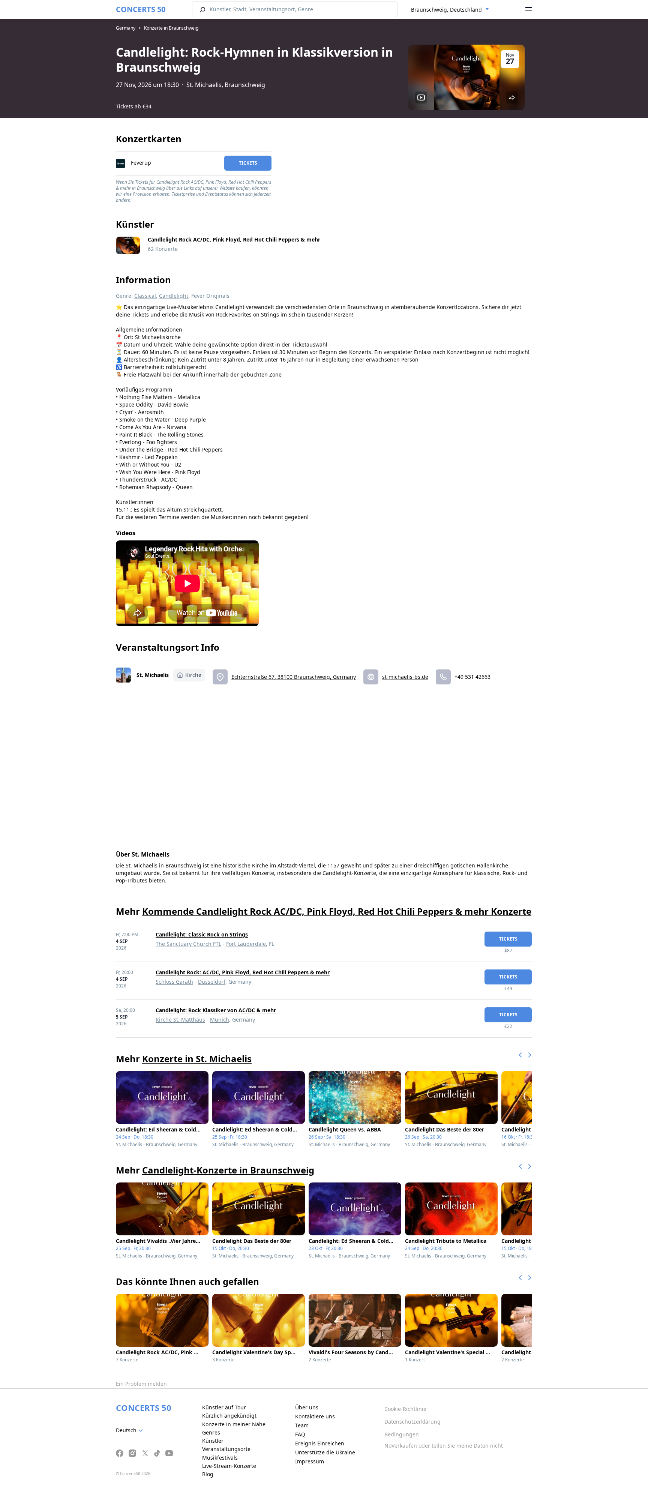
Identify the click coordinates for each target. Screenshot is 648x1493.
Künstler (213, 1440)
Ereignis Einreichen (319, 1443)
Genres (211, 1432)
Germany (125, 28)
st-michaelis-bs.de (405, 676)
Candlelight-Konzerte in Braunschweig (228, 1170)
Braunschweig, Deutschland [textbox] (446, 9)
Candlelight (173, 295)
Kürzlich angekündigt (229, 1415)
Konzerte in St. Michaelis (197, 1058)
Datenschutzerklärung (412, 1421)
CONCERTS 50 (140, 9)
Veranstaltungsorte (226, 1448)
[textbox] (131, 1430)
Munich (219, 1019)
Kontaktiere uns (315, 1416)
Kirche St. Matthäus (180, 1019)
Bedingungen (401, 1434)
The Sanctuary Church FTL (188, 943)
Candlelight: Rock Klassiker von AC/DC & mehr (216, 1010)
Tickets (248, 163)
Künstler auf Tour (224, 1407)
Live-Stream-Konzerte (229, 1465)
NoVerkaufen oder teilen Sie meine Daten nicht (443, 1445)
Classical (145, 295)
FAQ (300, 1434)
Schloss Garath (174, 981)
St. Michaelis (152, 674)
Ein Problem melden (141, 1383)
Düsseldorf (211, 981)
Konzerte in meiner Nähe (234, 1424)
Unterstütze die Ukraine (325, 1452)
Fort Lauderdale (246, 943)
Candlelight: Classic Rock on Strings (202, 934)
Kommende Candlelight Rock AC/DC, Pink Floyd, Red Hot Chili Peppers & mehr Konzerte (336, 911)
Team (302, 1425)
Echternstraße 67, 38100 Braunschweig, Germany (293, 676)
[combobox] (450, 9)
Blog (207, 1474)
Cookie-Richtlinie (405, 1408)
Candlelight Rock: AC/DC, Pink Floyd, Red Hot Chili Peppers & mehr (243, 972)
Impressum (309, 1461)
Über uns (306, 1407)
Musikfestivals (220, 1457)
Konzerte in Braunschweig (171, 28)
